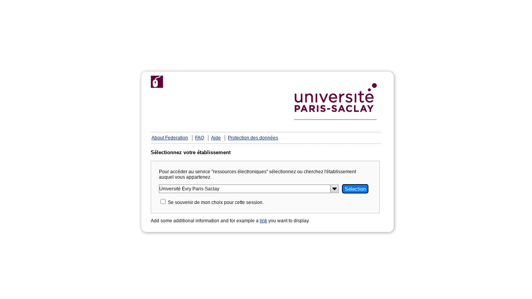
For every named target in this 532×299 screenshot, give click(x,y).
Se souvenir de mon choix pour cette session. (216, 202)
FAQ (199, 138)
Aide (216, 138)
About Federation (169, 138)
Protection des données (253, 138)
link (263, 220)
